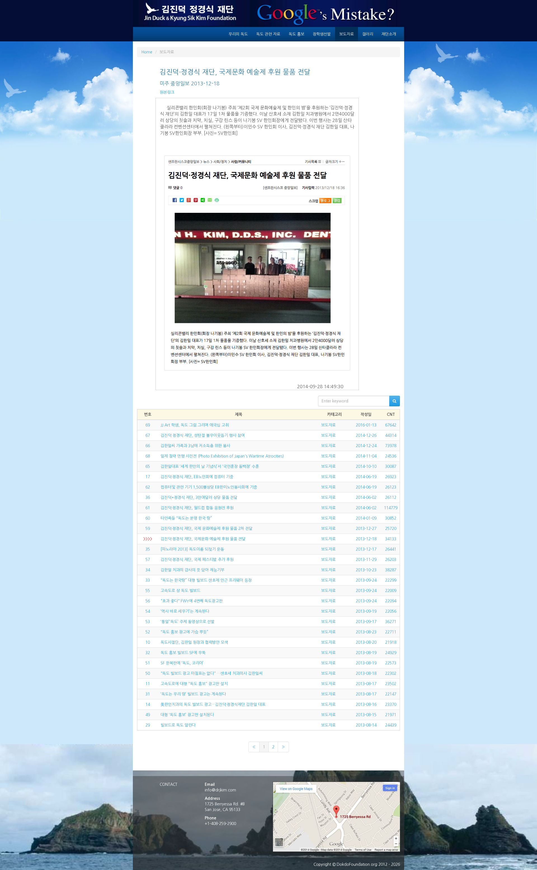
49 (147, 715)
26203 (390, 560)
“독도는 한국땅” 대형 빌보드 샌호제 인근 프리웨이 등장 (206, 580)
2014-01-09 (366, 518)
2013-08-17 (366, 684)
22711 (390, 632)
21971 (390, 715)
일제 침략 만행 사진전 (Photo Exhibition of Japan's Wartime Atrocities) (222, 456)
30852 (390, 518)
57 (147, 560)
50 (147, 673)
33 (147, 580)
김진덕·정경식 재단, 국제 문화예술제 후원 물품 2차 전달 (207, 529)
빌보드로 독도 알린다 (178, 725)
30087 (390, 466)
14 (147, 704)
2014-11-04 (366, 456)
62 (147, 487)
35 (147, 549)
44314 (390, 435)
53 (147, 622)
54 (147, 611)
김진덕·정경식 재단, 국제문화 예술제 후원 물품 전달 (203, 539)
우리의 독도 (238, 34)
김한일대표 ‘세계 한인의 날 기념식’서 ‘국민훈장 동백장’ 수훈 (210, 466)
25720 (390, 529)
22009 (390, 591)
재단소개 (388, 34)
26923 (390, 477)
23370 (390, 704)
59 (147, 529)
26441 (390, 549)
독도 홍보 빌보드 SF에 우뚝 (183, 653)
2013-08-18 (366, 673)
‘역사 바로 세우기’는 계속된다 (185, 611)
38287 (390, 570)
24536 (390, 456)
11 (147, 684)
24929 (390, 653)
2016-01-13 (366, 425)
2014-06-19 (366, 477)
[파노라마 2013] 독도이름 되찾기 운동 (192, 549)
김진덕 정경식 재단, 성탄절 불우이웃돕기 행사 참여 (203, 435)
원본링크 (167, 92)
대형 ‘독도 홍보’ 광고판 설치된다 (187, 715)
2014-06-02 (366, 497)
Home (146, 52)
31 (147, 694)
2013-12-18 (366, 539)
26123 (390, 487)
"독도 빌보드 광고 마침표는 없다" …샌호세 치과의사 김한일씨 (212, 673)
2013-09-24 (366, 580)
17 (147, 477)
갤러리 (367, 34)
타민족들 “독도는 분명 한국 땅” (186, 518)
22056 (390, 611)
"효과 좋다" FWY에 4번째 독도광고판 (192, 601)
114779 (390, 508)
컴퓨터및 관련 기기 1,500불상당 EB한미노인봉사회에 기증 (209, 487)
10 (147, 642)
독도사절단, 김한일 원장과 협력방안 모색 (194, 642)
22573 (390, 663)
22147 (390, 694)
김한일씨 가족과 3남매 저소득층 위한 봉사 (195, 446)
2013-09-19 (366, 611)
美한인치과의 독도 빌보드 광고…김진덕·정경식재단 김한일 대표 (213, 704)
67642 (390, 425)
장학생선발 (322, 34)
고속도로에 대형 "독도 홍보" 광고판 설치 (194, 684)
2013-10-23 (366, 570)
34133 (390, 539)
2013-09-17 (366, 622)
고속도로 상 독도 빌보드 (180, 591)
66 (147, 446)
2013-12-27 (366, 529)
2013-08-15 (366, 715)
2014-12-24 (366, 446)
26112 (390, 497)
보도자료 (346, 34)
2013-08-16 (366, 704)
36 (147, 497)
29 (147, 725)
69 (147, 425)
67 (147, 435)
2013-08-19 (366, 653)
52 (147, 632)
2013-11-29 (366, 560)
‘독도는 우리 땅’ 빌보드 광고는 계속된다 (193, 694)
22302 (390, 673)
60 (147, 518)
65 (147, 466)
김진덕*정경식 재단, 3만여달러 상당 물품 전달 (199, 497)
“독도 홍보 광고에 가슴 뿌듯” (184, 632)
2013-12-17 (366, 549)
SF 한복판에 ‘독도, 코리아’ (182, 663)
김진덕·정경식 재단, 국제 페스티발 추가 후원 (197, 560)
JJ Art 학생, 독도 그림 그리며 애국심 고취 (195, 425)
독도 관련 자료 (268, 34)
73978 (390, 446)
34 (147, 570)
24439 (390, 725)
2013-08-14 (366, 725)
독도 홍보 (296, 34)
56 (147, 601)
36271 (390, 622)
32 (147, 653)
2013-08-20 (366, 642)
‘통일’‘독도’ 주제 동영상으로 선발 (188, 622)
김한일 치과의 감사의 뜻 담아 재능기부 (192, 570)
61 (147, 508)
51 (147, 663)
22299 (390, 580)
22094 (390, 601)
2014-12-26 (366, 435)
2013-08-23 (366, 632)
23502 (390, 684)
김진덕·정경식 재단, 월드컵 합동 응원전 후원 (197, 508)
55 (147, 591)
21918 (390, 642)
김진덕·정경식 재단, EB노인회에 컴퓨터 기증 (197, 477)
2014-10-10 (366, 466)
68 (147, 456)
